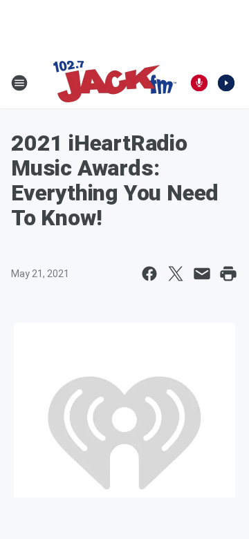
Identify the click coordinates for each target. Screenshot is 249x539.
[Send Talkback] (199, 83)
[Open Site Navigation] (19, 83)
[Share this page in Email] (202, 273)
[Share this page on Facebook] (149, 273)
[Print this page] (228, 273)
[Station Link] (114, 83)
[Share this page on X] (175, 273)
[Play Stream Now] (226, 83)
